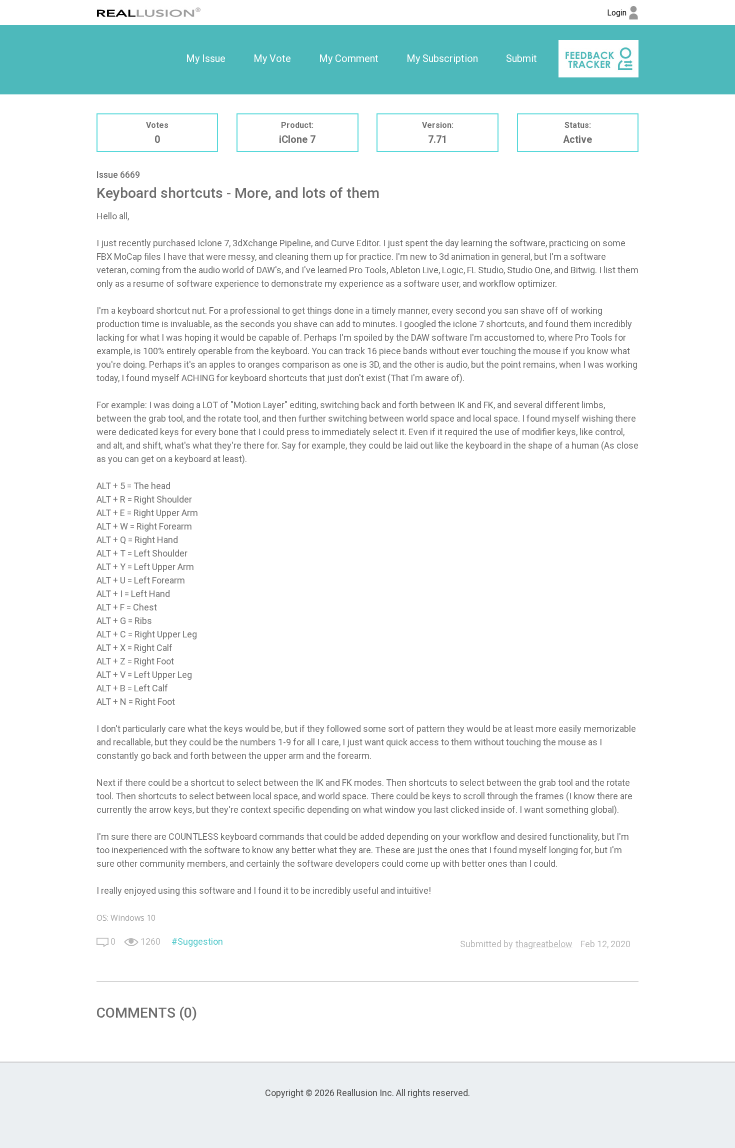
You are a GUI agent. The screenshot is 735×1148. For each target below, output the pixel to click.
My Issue (206, 58)
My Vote (272, 58)
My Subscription (442, 58)
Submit (521, 58)
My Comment (348, 58)
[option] (206, 59)
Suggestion (200, 941)
